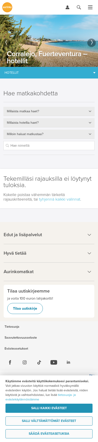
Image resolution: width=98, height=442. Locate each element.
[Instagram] (24, 362)
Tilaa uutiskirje (25, 308)
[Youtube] (53, 362)
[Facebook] (10, 362)
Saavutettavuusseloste (21, 338)
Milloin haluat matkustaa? (25, 134)
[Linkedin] (68, 362)
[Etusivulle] (7, 7)
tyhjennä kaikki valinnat (59, 199)
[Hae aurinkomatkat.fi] (78, 7)
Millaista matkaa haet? (23, 111)
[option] (49, 41)
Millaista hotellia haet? (23, 122)
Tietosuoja (12, 327)
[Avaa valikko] (90, 7)
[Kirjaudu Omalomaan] (67, 7)
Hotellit (12, 73)
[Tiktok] (39, 362)
